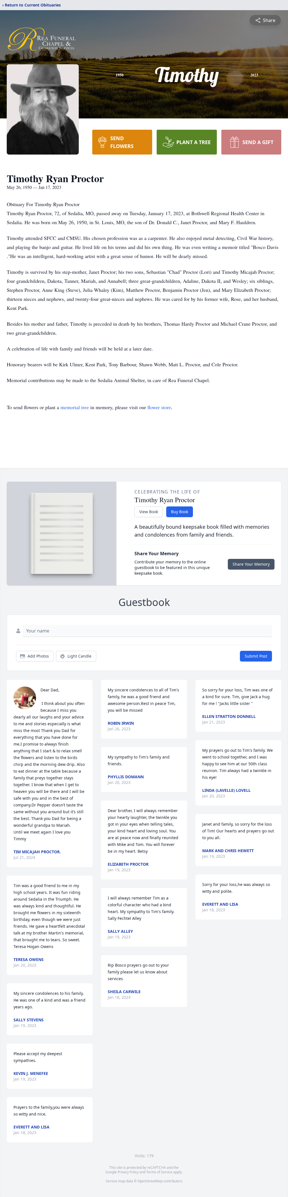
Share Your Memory (251, 564)
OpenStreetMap (150, 1181)
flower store (159, 407)
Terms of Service (159, 1172)
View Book (148, 511)
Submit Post (256, 656)
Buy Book (179, 511)
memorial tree (74, 407)
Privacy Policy (128, 1172)
